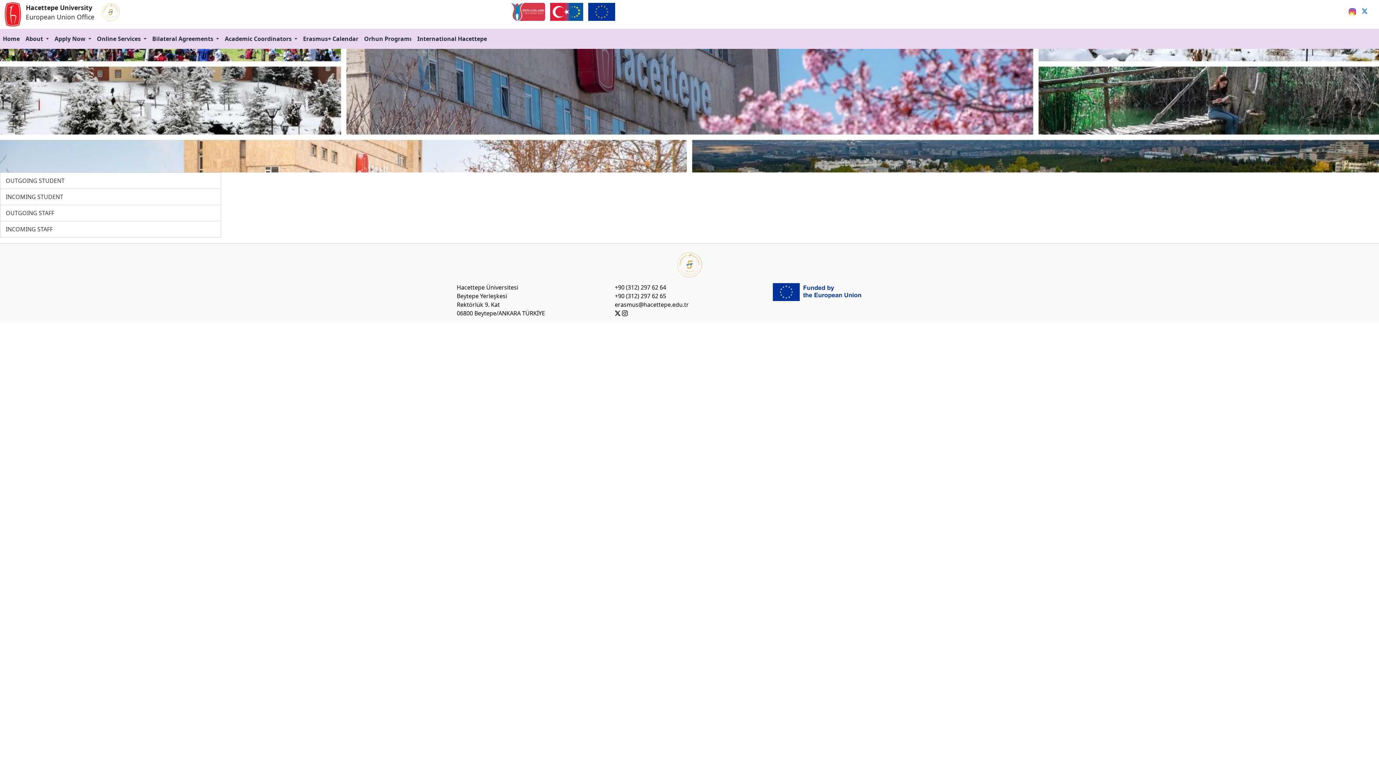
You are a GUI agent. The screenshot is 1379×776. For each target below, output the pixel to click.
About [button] (35, 39)
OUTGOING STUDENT (35, 181)
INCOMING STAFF (29, 229)
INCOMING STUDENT (34, 197)
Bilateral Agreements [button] (183, 39)
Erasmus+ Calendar (330, 39)
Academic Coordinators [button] (259, 39)
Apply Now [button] (71, 39)
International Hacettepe (452, 39)
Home (11, 39)
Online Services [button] (119, 39)
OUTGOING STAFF (30, 213)
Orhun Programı (388, 39)
